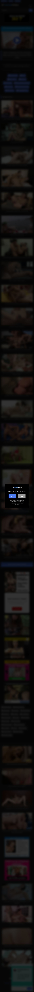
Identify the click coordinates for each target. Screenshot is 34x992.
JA (12, 496)
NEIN (21, 496)
